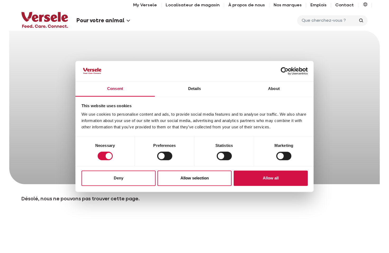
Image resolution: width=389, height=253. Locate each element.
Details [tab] (194, 88)
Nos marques (288, 5)
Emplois (318, 5)
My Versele (145, 5)
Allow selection (194, 178)
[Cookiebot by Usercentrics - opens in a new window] (284, 71)
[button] (365, 5)
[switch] (164, 156)
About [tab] (274, 88)
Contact (344, 5)
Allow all (271, 178)
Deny (118, 178)
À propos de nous (246, 5)
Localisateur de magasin (193, 5)
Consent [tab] (115, 88)
